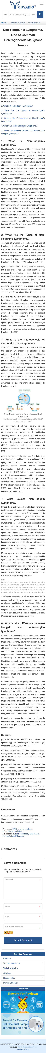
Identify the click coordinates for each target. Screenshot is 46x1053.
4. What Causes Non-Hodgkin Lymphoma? (19, 126)
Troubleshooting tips (11, 963)
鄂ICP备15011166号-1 (27, 1047)
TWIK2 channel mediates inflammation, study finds (18, 830)
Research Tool (9, 978)
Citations (7, 973)
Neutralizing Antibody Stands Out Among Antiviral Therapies (21, 835)
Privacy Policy (23, 1049)
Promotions (23, 989)
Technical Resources (17, 23)
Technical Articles (34, 23)
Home (5, 23)
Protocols (7, 958)
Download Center (10, 983)
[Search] (40, 14)
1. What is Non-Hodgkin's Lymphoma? (17, 106)
